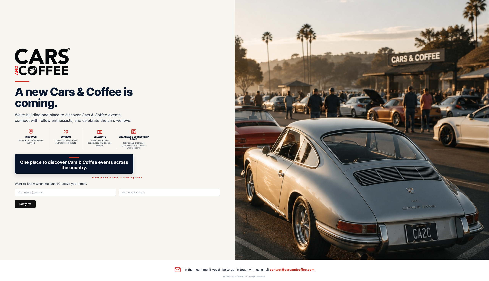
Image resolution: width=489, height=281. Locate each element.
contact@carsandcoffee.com (292, 269)
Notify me (25, 204)
